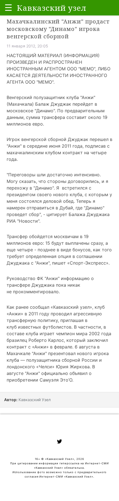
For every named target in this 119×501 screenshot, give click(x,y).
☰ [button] (8, 7)
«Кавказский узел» (71, 307)
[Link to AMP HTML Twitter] (59, 442)
